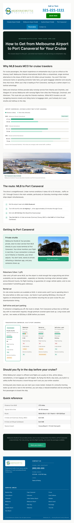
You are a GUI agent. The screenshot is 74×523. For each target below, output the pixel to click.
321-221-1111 (53, 10)
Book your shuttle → (53, 259)
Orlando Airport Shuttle (13, 22)
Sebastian (29, 507)
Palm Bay (29, 504)
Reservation (32, 27)
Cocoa (50, 492)
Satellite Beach (9, 507)
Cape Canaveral (31, 492)
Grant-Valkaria (52, 495)
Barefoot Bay (8, 492)
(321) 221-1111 (38, 468)
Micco (6, 504)
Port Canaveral (61, 22)
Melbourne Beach (31, 501)
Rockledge (51, 504)
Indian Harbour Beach (32, 498)
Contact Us (42, 27)
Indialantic (8, 498)
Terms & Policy (36, 480)
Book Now (53, 16)
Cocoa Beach (8, 495)
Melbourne (8, 501)
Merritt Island (52, 501)
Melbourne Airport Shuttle (30, 22)
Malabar (51, 498)
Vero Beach (8, 510)
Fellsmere (29, 495)
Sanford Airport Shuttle (47, 22)
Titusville (51, 507)
